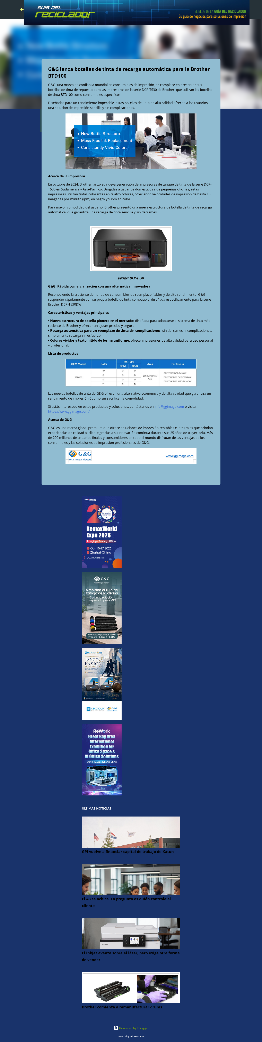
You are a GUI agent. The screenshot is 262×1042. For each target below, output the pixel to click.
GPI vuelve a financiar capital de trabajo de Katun (128, 851)
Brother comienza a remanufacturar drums (122, 1007)
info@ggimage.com (169, 406)
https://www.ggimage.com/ (69, 411)
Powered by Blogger (133, 1028)
